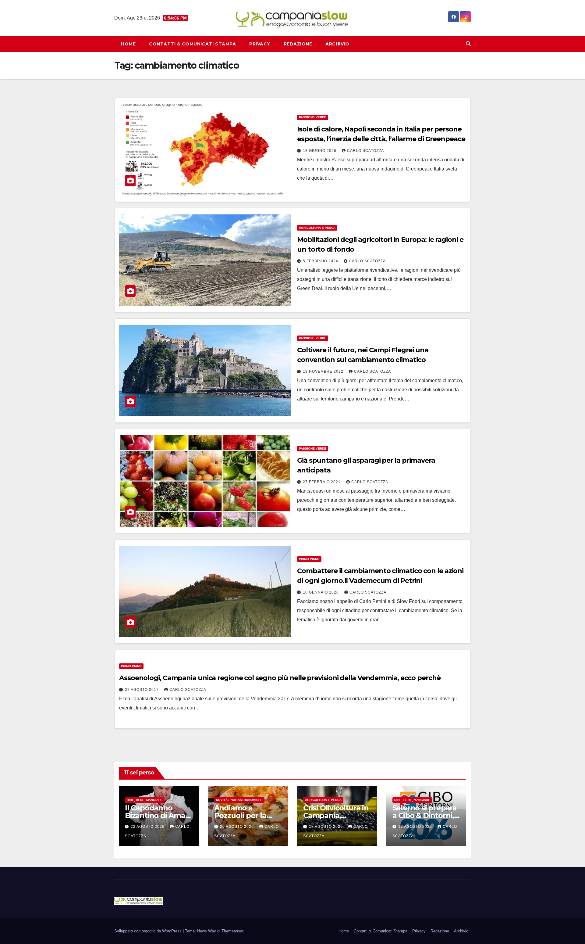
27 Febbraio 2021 (322, 482)
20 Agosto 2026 (237, 826)
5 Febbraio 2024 (321, 261)
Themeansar (232, 931)
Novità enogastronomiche (239, 800)
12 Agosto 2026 (415, 826)
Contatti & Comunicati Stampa (192, 44)
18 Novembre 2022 (324, 371)
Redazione (298, 44)
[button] (468, 43)
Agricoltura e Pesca (317, 227)
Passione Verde (312, 117)
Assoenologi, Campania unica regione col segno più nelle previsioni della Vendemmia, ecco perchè (280, 678)
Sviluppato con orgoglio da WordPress (148, 931)
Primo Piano (309, 559)
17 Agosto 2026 (326, 826)
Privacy (259, 44)
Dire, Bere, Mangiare (145, 800)
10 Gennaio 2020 (321, 592)
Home (128, 44)
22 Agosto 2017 (142, 689)
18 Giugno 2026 (320, 151)
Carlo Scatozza (365, 151)
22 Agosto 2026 (148, 826)
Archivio (337, 44)
